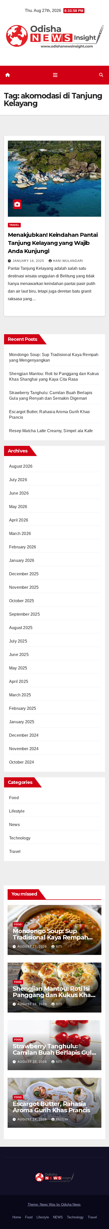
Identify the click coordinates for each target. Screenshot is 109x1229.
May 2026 (18, 506)
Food (14, 798)
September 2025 (24, 614)
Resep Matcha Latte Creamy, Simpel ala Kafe (51, 431)
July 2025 (18, 641)
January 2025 (21, 722)
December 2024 (24, 735)
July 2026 (18, 480)
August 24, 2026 (32, 1119)
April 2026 (18, 520)
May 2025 (18, 668)
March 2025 (20, 695)
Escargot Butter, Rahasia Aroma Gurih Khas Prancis (51, 1107)
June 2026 (19, 493)
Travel (14, 225)
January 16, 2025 (29, 261)
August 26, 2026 (32, 1004)
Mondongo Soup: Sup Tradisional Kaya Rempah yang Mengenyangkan (50, 937)
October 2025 (21, 601)
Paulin (62, 1119)
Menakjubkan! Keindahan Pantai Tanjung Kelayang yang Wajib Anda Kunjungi (53, 243)
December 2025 (24, 574)
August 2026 (20, 466)
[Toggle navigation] (55, 75)
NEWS (58, 1217)
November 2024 (24, 749)
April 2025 (18, 681)
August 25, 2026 (32, 1062)
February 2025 (22, 708)
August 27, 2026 (32, 946)
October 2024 (21, 762)
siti (59, 946)
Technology (19, 838)
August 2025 (20, 628)
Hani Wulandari (68, 261)
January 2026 (21, 560)
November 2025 (24, 587)
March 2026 (20, 533)
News (14, 824)
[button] (101, 75)
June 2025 (19, 654)
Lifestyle (17, 811)
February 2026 (22, 547)
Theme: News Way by (44, 1204)
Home (16, 1217)
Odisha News (71, 1204)
